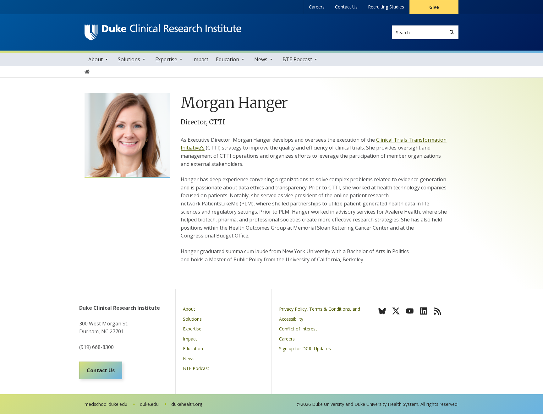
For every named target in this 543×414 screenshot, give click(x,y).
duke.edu (149, 404)
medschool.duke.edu (106, 404)
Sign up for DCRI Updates (305, 348)
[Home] (163, 30)
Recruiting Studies (386, 7)
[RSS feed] (437, 311)
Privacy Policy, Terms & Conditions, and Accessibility (319, 314)
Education (227, 59)
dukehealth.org (186, 404)
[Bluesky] (382, 311)
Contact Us (346, 7)
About (95, 59)
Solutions (129, 59)
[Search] (451, 32)
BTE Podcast (297, 59)
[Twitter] (396, 311)
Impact (200, 59)
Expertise (166, 59)
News (260, 59)
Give (434, 7)
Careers (317, 7)
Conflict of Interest (298, 329)
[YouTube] (410, 311)
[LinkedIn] (424, 311)
